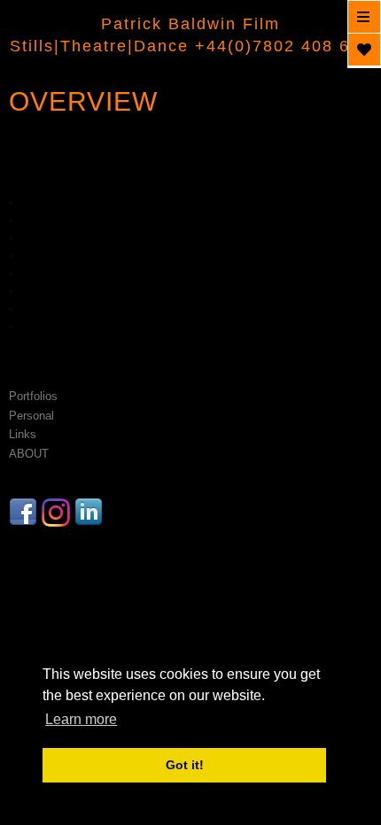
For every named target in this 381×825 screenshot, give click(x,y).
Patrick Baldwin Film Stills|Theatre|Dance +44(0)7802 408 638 (190, 35)
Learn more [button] (81, 719)
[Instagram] (58, 518)
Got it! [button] (185, 765)
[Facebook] (25, 518)
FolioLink (191, 551)
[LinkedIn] (90, 518)
